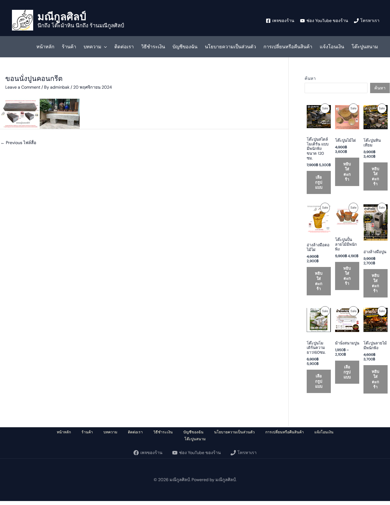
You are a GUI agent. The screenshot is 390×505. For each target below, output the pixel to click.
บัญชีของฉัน (184, 47)
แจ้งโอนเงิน (332, 47)
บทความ (92, 47)
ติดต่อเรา (124, 47)
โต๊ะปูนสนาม (365, 47)
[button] (104, 46)
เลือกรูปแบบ (318, 182)
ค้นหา (310, 78)
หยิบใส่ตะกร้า (347, 171)
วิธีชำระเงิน (153, 47)
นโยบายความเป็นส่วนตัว (230, 47)
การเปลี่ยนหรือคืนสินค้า (287, 47)
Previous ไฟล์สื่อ (18, 142)
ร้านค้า (69, 47)
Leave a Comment (22, 87)
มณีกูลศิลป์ (61, 16)
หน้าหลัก (45, 47)
